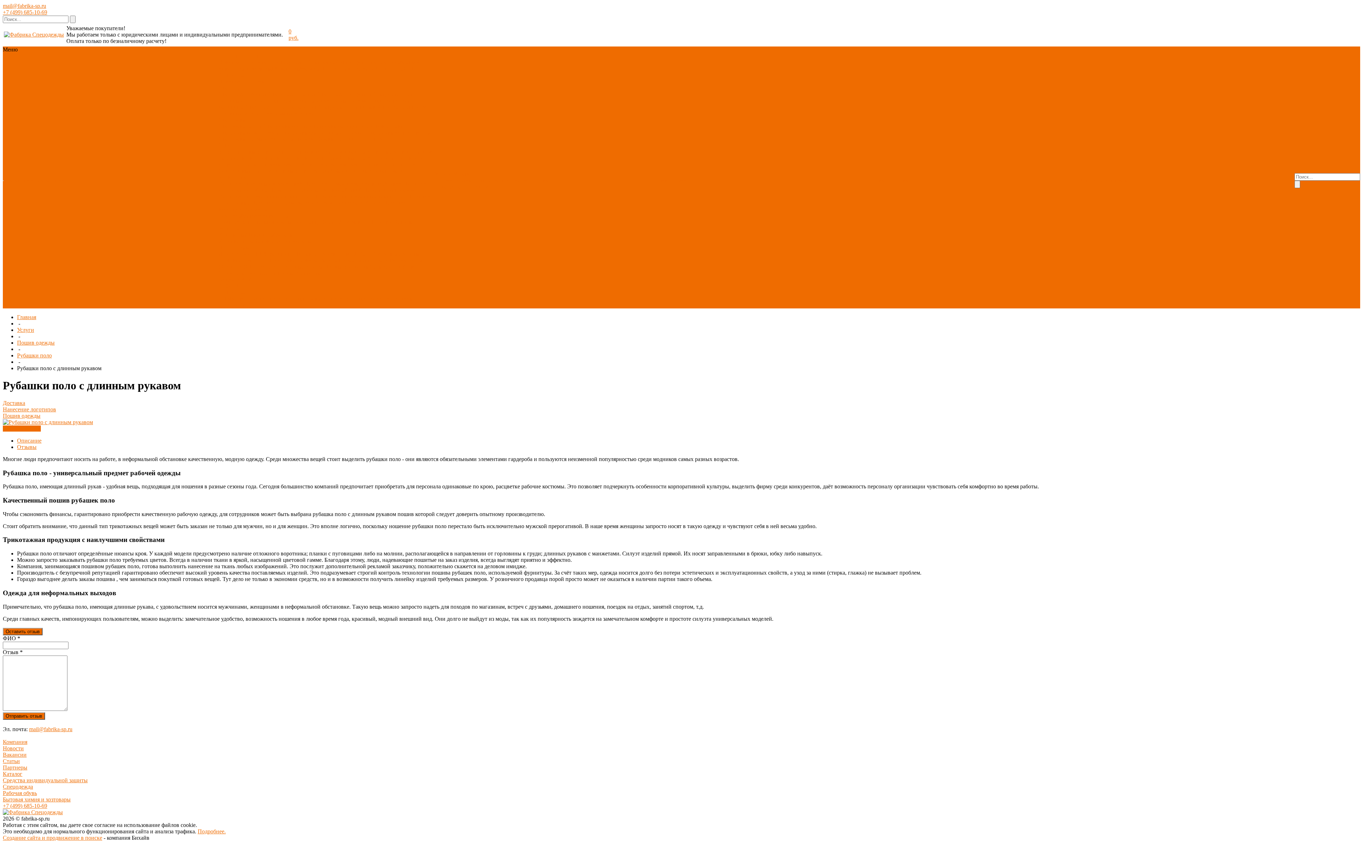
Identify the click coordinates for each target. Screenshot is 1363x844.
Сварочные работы (396, 254)
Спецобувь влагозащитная (399, 133)
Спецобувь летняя (240, 126)
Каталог (12, 774)
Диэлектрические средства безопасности (365, 164)
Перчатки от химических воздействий (315, 190)
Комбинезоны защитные (362, 152)
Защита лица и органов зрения (294, 152)
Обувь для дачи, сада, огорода (354, 139)
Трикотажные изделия (287, 113)
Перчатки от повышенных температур (265, 196)
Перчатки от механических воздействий (353, 184)
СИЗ (341, 62)
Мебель (301, 241)
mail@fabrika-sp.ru (24, 6)
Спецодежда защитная (345, 94)
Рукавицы (256, 209)
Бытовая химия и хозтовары (37, 799)
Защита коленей (314, 171)
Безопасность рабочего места (370, 171)
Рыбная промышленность (350, 260)
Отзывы (27, 447)
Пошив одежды (453, 180)
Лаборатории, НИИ (242, 254)
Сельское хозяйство (393, 267)
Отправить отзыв (24, 716)
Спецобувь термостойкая (249, 133)
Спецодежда (292, 62)
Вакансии (15, 755)
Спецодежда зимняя (243, 94)
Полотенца (307, 222)
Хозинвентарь (236, 241)
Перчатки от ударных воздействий (261, 184)
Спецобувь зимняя (286, 126)
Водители (265, 267)
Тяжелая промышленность (288, 273)
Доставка (540, 180)
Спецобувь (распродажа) (323, 299)
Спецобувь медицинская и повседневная (359, 126)
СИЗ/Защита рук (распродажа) (255, 299)
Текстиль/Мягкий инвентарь (253, 216)
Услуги (25, 330)
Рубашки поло (34, 355)
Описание (29, 441)
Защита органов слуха (268, 158)
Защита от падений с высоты (331, 158)
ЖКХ (416, 260)
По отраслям (335, 69)
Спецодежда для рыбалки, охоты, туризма (318, 101)
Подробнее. (212, 831)
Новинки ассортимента (247, 62)
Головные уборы (239, 113)
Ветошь (403, 222)
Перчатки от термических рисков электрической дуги (316, 203)
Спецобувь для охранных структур (323, 133)
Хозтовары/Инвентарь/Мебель (282, 69)
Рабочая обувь (20, 793)
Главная (26, 317)
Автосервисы (301, 260)
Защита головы (237, 152)
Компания (15, 742)
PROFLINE (407, 69)
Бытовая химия (272, 241)
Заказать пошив (22, 429)
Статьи (11, 761)
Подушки (381, 222)
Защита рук (362, 62)
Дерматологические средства (279, 164)
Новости (13, 748)
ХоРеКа (362, 254)
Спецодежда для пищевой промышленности (372, 107)
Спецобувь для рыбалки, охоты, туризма (268, 139)
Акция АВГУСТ (372, 69)
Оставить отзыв (23, 631)
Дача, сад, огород (263, 260)
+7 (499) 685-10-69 (25, 12)
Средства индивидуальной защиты (45, 780)
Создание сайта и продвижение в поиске (52, 838)
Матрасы (229, 228)
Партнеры (15, 767)
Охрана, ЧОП (235, 267)
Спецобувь (321, 62)
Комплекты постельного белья (255, 222)
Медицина (280, 254)
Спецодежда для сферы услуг (281, 107)
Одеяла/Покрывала (345, 222)
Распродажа (233, 75)
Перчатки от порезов (388, 190)
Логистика (396, 260)
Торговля (230, 260)
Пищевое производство (323, 254)
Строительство (237, 273)
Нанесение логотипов (500, 180)
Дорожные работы (300, 267)
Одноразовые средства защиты (256, 171)
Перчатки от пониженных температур (359, 196)
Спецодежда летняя (292, 94)
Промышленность (346, 267)
